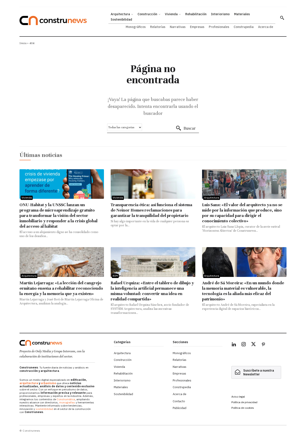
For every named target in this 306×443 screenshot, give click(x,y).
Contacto (179, 401)
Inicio (22, 43)
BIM (115, 275)
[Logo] (63, 343)
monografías (67, 402)
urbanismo (48, 383)
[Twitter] (254, 345)
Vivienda (27, 197)
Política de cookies (242, 407)
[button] (282, 17)
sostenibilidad (44, 409)
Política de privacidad (244, 402)
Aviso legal (238, 396)
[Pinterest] (263, 345)
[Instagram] (244, 345)
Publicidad (179, 408)
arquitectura (28, 383)
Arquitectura (211, 197)
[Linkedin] (234, 345)
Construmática (66, 399)
